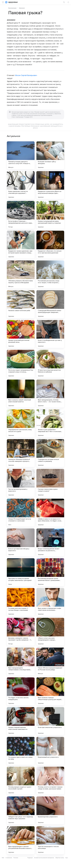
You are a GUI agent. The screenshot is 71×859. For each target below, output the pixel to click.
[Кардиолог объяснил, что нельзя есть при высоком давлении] (50, 245)
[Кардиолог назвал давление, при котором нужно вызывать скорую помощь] (21, 245)
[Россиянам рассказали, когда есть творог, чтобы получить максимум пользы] (50, 274)
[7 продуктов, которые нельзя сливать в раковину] (50, 453)
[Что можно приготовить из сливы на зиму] (21, 751)
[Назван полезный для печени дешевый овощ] (21, 334)
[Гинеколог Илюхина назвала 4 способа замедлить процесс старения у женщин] (21, 453)
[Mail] (6, 2)
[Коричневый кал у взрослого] (50, 751)
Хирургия (22, 8)
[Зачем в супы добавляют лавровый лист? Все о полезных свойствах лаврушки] (50, 423)
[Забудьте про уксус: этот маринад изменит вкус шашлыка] (21, 810)
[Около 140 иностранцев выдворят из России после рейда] (50, 661)
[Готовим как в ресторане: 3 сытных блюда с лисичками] (21, 602)
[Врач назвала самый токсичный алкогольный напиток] (21, 393)
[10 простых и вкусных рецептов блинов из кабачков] (50, 364)
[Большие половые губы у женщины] (50, 155)
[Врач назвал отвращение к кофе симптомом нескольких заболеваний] (50, 602)
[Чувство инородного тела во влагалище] (50, 840)
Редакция (30, 857)
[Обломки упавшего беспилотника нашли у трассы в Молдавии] (21, 274)
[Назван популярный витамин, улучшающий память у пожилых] (50, 215)
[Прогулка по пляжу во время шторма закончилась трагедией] (21, 572)
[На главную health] (12, 2)
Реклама (15, 857)
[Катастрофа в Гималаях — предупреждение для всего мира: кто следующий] (21, 215)
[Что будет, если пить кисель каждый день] (21, 691)
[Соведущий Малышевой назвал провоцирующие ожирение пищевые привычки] (50, 304)
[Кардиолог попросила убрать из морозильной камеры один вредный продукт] (50, 185)
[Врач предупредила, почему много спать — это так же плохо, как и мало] (50, 393)
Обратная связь (59, 857)
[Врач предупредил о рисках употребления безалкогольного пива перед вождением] (21, 840)
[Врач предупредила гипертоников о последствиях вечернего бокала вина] (21, 661)
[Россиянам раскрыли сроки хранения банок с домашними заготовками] (50, 572)
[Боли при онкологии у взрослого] (50, 721)
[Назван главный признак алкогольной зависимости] (21, 721)
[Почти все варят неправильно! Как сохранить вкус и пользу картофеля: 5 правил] (21, 364)
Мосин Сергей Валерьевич (26, 75)
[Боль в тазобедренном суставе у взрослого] (50, 334)
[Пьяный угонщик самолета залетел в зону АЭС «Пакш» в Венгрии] (21, 155)
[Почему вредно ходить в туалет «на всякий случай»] (21, 781)
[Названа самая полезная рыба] (21, 304)
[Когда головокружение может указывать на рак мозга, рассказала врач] (50, 542)
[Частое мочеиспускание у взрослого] (21, 483)
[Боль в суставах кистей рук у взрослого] (21, 542)
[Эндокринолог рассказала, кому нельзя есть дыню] (21, 423)
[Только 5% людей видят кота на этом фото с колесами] (21, 513)
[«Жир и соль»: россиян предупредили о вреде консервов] (50, 632)
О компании (9, 857)
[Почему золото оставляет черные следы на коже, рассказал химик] (50, 781)
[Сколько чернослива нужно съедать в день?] (50, 483)
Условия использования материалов (44, 857)
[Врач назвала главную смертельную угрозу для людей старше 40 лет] (50, 691)
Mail (3, 857)
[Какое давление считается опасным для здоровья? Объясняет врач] (21, 185)
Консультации (12, 8)
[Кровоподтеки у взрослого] (50, 810)
